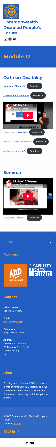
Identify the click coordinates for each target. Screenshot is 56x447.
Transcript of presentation (15, 132)
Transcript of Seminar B (14, 217)
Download (34, 86)
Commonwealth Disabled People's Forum (22, 28)
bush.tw (17, 423)
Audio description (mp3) (14, 151)
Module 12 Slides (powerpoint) (17, 141)
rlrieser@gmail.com (13, 321)
